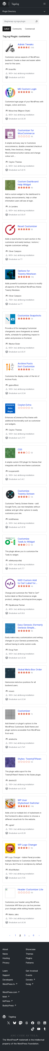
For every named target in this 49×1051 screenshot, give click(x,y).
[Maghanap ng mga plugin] (36, 21)
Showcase (30, 949)
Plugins (29, 958)
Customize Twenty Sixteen (26, 492)
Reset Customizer (27, 226)
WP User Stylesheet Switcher (28, 801)
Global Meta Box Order (30, 669)
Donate (30, 979)
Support (6, 975)
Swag (29, 984)
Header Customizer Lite (30, 889)
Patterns (30, 962)
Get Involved (32, 971)
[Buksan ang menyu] (45, 3)
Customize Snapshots (29, 315)
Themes (29, 954)
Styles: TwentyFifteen (29, 758)
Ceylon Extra (24, 405)
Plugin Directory (9, 11)
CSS (20, 449)
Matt (6, 996)
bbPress (8, 1001)
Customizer (24, 711)
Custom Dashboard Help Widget (28, 183)
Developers (8, 979)
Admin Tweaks (26, 44)
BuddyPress (9, 1005)
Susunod (39, 935)
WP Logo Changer (27, 844)
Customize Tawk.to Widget (26, 540)
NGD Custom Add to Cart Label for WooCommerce (27, 582)
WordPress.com (11, 992)
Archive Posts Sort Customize (26, 365)
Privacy (6, 962)
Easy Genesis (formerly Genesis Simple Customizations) (30, 626)
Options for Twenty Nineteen (27, 272)
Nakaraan (10, 935)
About (5, 949)
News (5, 954)
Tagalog (12, 1017)
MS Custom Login (27, 89)
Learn (5, 971)
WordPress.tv (10, 984)
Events (29, 975)
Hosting (6, 958)
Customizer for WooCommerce (26, 132)
